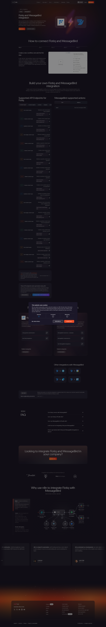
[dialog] (53, 313)
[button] (36, 321)
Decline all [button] (58, 321)
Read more (38, 311)
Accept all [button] (69, 321)
